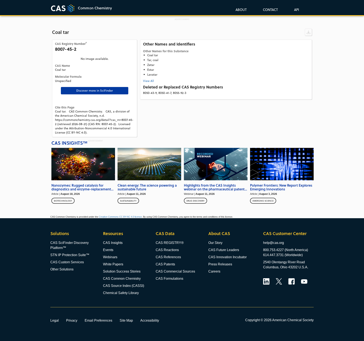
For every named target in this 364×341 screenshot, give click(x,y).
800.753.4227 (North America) (285, 250)
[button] (295, 9)
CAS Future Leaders (223, 250)
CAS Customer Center (284, 233)
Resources (113, 233)
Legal (54, 320)
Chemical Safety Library (121, 293)
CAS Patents (165, 264)
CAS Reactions (167, 250)
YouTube (304, 281)
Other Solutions (62, 269)
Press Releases (220, 264)
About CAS (219, 233)
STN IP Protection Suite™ (69, 255)
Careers (214, 271)
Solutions (59, 233)
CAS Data (165, 233)
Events (108, 250)
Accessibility (149, 320)
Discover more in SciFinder (94, 90)
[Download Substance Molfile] (308, 32)
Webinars (110, 257)
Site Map (126, 320)
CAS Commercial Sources (175, 271)
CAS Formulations (169, 278)
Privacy (71, 320)
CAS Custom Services (67, 262)
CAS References (168, 257)
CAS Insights (113, 243)
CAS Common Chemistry (122, 278)
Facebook (291, 281)
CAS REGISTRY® (170, 243)
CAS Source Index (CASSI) (123, 286)
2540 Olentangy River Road (284, 262)
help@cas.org (273, 243)
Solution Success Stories (122, 271)
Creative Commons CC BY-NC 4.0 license (120, 216)
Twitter (279, 281)
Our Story (215, 243)
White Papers (113, 264)
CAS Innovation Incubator (227, 257)
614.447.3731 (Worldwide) (283, 255)
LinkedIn (266, 281)
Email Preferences (98, 320)
